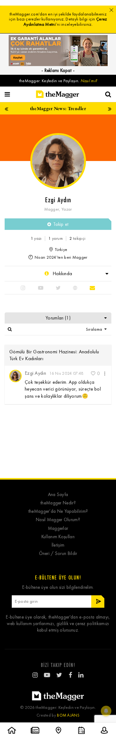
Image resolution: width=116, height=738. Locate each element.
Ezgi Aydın (35, 373)
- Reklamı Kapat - (58, 70)
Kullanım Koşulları (58, 536)
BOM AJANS (68, 715)
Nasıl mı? (88, 80)
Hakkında (61, 273)
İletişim (58, 545)
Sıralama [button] (94, 329)
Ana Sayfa (58, 494)
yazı (36, 238)
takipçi (77, 238)
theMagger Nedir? (58, 503)
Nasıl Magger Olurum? (58, 519)
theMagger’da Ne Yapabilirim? (58, 511)
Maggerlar (58, 528)
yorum (55, 238)
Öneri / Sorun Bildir (58, 553)
